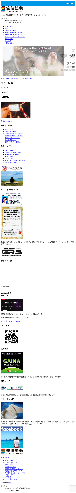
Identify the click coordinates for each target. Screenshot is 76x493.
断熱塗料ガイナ (10, 30)
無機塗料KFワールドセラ (14, 32)
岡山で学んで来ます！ (10, 121)
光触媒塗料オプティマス (13, 35)
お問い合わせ (9, 43)
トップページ (9, 26)
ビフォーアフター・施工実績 (15, 160)
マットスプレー (10, 140)
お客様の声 (9, 39)
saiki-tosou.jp (5, 457)
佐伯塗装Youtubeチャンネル (10, 321)
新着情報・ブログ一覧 (20, 78)
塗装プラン (9, 28)
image (31, 78)
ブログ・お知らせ (11, 462)
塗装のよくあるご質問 (13, 152)
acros (9, 483)
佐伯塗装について (11, 163)
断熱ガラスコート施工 (13, 142)
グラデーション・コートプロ (15, 37)
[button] (69, 3)
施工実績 (8, 41)
